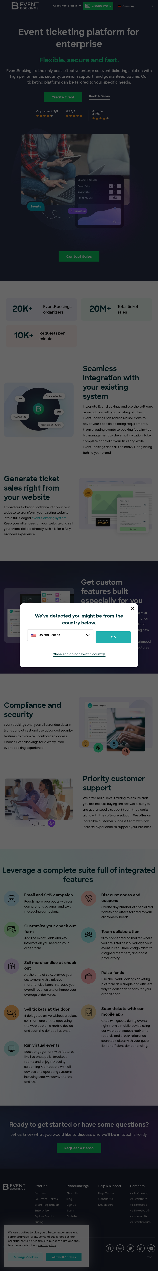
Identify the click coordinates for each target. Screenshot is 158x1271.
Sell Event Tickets (46, 1199)
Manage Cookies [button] (26, 1257)
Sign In (70, 1210)
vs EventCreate (140, 1222)
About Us (72, 1193)
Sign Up (71, 1205)
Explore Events (44, 1216)
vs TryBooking (139, 1193)
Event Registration (47, 1205)
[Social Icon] (109, 1248)
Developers (105, 1205)
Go (113, 637)
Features (40, 1193)
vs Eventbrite (138, 1199)
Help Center (106, 1193)
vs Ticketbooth (140, 1210)
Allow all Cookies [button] (64, 1257)
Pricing (39, 1222)
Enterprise (42, 1210)
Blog (69, 1199)
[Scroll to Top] (151, 1257)
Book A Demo (99, 96)
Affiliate (71, 1216)
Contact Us (105, 1199)
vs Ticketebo (138, 1205)
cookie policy (47, 1245)
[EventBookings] (25, 5)
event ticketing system (49, 518)
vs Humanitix (138, 1216)
